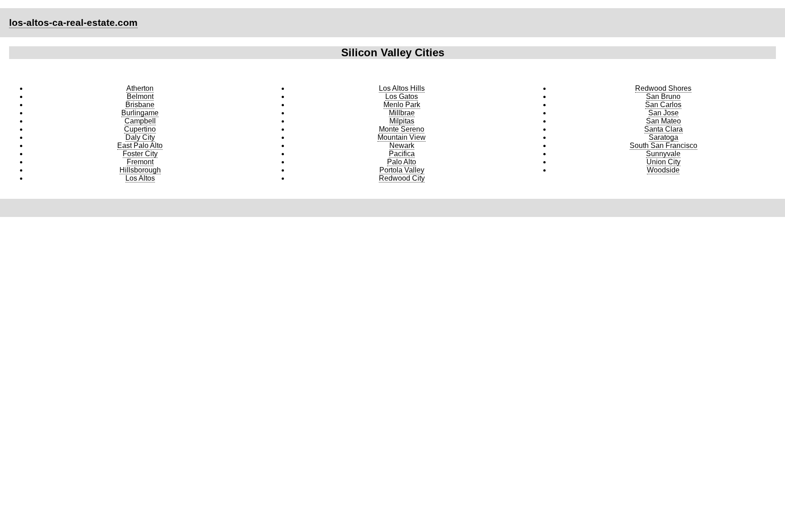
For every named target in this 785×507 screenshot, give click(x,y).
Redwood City (402, 178)
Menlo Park (401, 104)
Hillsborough (140, 170)
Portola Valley (401, 170)
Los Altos (140, 178)
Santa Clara (663, 129)
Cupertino (140, 129)
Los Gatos (401, 96)
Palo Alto (401, 162)
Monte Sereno (401, 129)
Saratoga (663, 137)
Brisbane (139, 104)
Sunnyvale (663, 154)
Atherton (140, 88)
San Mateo (663, 121)
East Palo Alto (140, 145)
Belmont (140, 96)
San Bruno (663, 96)
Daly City (140, 137)
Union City (663, 162)
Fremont (140, 162)
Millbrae (402, 113)
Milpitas (401, 121)
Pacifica (402, 154)
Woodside (663, 170)
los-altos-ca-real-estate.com (73, 22)
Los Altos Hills (402, 88)
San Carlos (663, 104)
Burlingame (140, 113)
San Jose (663, 113)
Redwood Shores (663, 88)
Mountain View (402, 137)
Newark (401, 145)
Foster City (140, 154)
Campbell (140, 121)
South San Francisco (663, 145)
